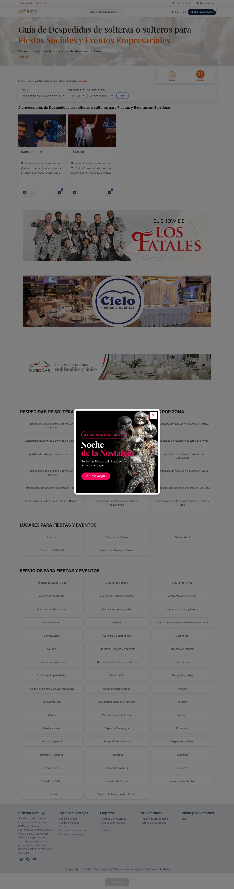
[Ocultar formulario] (153, 415)
